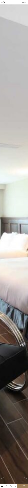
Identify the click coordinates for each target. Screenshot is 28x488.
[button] (2, 478)
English (24, 2)
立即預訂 (22, 485)
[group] (14, 244)
